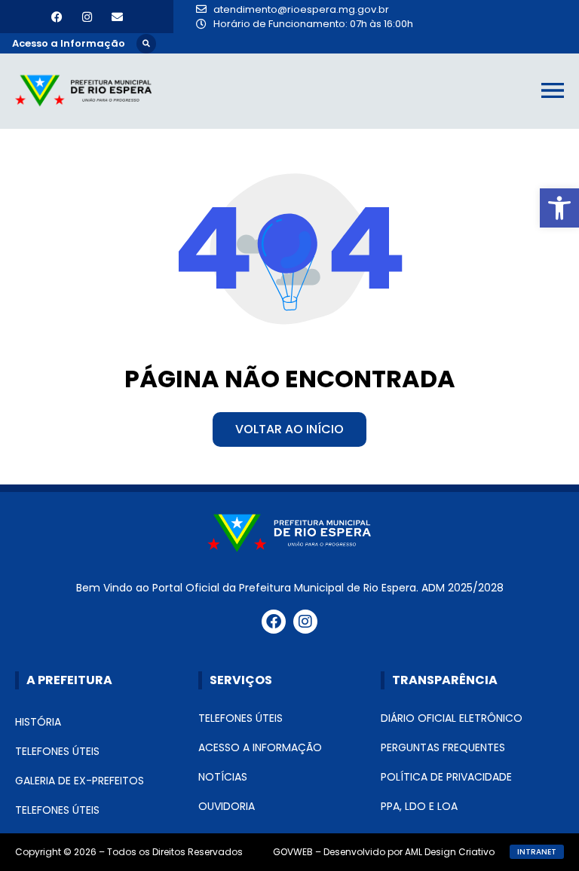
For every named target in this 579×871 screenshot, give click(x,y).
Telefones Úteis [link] (57, 751)
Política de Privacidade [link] (446, 776)
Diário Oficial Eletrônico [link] (451, 718)
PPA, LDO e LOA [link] (419, 806)
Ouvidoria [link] (226, 806)
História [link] (38, 721)
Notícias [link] (222, 776)
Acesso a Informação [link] (260, 747)
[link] (559, 208)
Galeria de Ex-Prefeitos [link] (79, 780)
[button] (146, 43)
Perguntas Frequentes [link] (443, 747)
